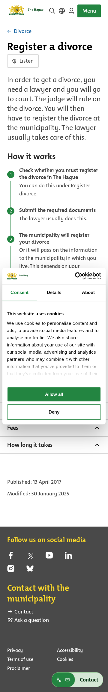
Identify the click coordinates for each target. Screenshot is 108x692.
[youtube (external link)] (49, 557)
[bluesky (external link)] (30, 570)
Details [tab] (54, 292)
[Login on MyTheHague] (71, 10)
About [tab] (88, 292)
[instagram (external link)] (10, 570)
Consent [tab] (19, 292)
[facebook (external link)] (10, 557)
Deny (54, 411)
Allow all (54, 394)
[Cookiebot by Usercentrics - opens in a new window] (76, 276)
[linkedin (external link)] (68, 557)
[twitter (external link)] (30, 557)
